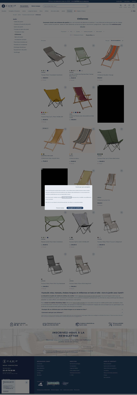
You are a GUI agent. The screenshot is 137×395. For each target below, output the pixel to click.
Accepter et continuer (75, 208)
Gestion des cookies (66, 197)
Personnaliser (60, 208)
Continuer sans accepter (83, 187)
